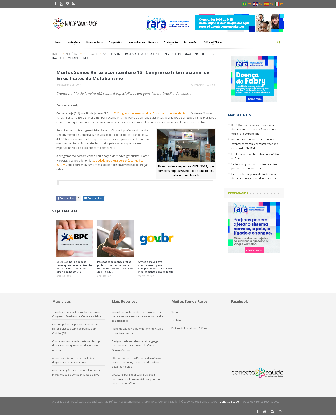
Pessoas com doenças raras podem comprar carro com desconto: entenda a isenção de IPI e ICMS (115, 267)
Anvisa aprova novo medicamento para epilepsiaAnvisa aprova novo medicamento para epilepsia (156, 267)
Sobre (175, 312)
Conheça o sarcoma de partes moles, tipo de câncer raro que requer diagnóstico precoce (76, 345)
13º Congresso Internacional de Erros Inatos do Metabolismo (150, 113)
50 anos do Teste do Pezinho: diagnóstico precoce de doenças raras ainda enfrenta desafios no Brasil (136, 362)
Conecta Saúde (229, 401)
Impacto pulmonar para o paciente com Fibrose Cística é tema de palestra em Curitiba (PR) (75, 329)
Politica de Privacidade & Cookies (191, 328)
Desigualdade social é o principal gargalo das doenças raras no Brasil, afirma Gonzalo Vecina (136, 345)
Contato (176, 320)
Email (213, 85)
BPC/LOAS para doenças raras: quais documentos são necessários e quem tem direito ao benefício (74, 267)
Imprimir (199, 85)
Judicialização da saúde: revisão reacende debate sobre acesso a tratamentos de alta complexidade (137, 316)
